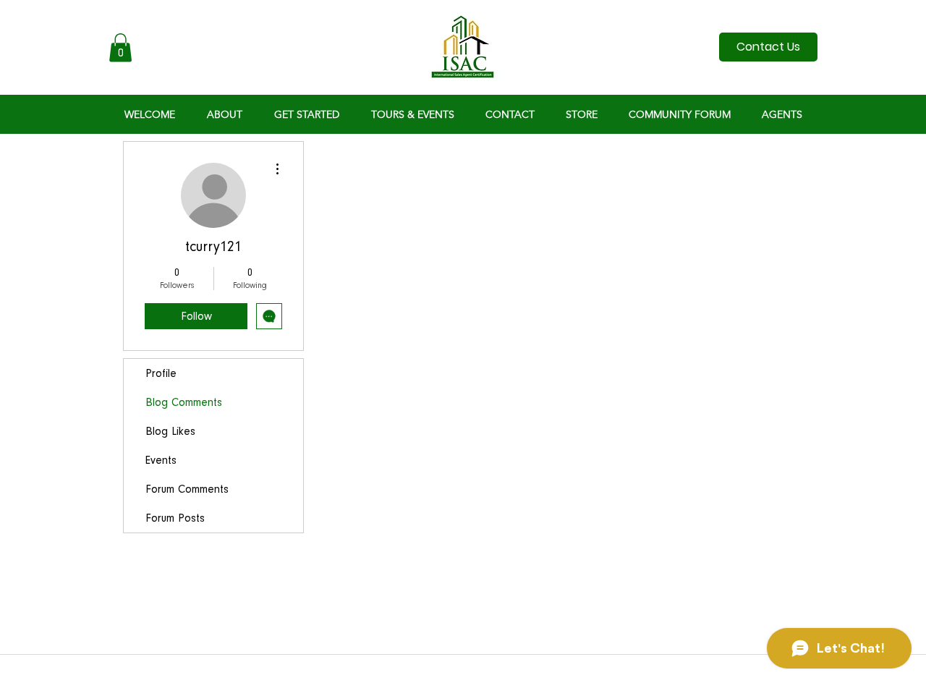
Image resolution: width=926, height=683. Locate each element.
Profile (161, 373)
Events (161, 460)
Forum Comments (187, 489)
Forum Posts (175, 518)
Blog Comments (183, 402)
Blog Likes (170, 431)
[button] (120, 47)
